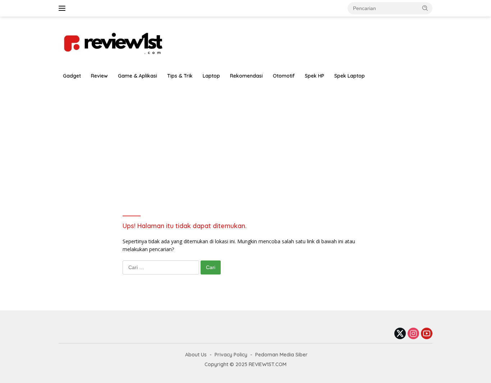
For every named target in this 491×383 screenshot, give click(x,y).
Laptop (211, 76)
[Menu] (63, 8)
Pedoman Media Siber (281, 354)
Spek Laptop (349, 76)
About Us (196, 354)
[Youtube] (426, 334)
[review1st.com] (112, 41)
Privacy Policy (231, 354)
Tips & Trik (180, 76)
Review (99, 76)
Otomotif (284, 76)
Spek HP (314, 76)
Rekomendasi (246, 76)
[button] (425, 8)
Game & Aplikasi (137, 76)
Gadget (72, 76)
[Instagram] (413, 334)
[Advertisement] (245, 137)
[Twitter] (400, 334)
